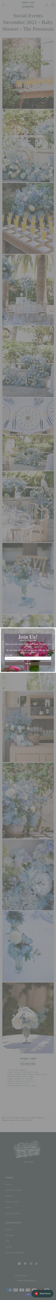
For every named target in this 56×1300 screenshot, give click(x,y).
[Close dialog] (54, 629)
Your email (8, 655)
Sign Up (28, 663)
